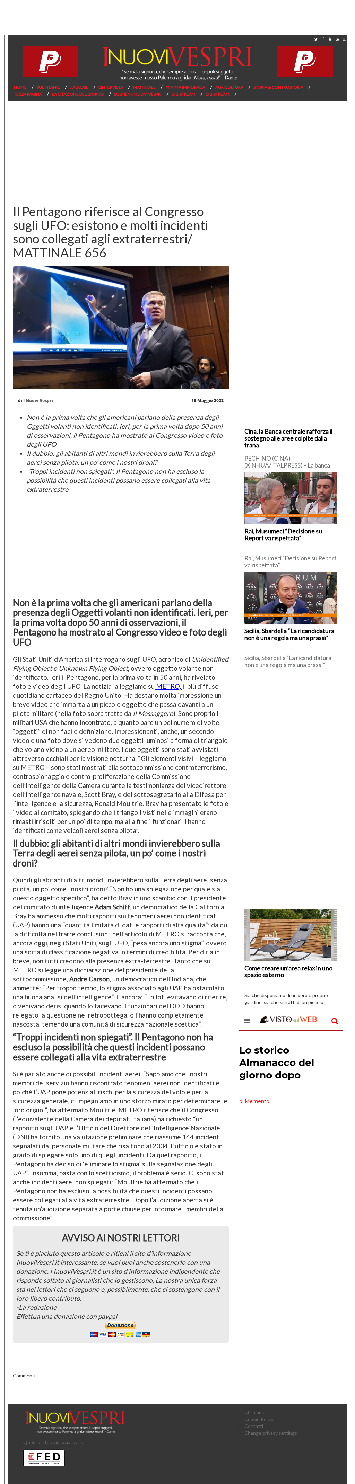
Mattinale (144, 87)
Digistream (184, 94)
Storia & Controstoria (278, 87)
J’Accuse (79, 87)
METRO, (168, 686)
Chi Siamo (255, 1412)
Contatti (253, 1426)
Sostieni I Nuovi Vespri (138, 94)
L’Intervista (110, 87)
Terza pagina (28, 94)
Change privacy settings (270, 1433)
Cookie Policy (259, 1419)
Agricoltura (229, 87)
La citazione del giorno (78, 94)
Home (20, 87)
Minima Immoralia (185, 87)
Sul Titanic (48, 87)
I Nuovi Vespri (38, 400)
